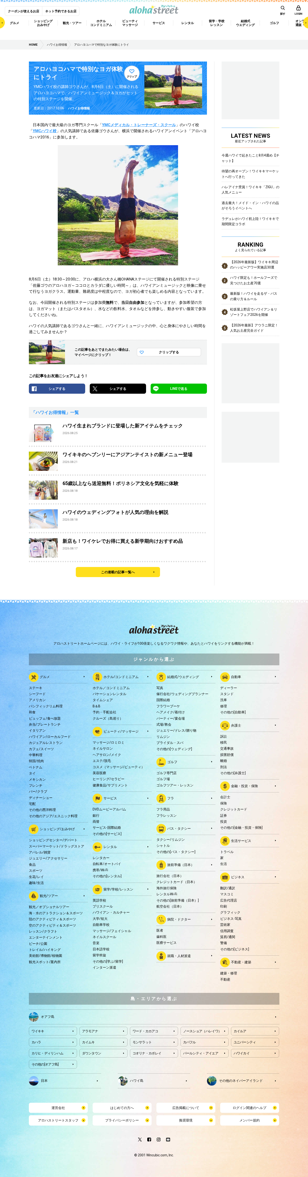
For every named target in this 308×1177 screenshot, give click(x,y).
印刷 (223, 906)
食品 (32, 864)
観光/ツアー (49, 896)
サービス (110, 798)
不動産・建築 (241, 962)
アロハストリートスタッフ (58, 1120)
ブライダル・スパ (169, 743)
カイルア (240, 1031)
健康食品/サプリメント (110, 785)
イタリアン (37, 730)
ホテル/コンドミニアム (121, 677)
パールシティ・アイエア (200, 1053)
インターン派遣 (104, 967)
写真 (159, 688)
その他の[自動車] (233, 712)
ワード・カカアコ (145, 1031)
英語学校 (99, 900)
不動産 (225, 979)
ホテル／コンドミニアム (111, 688)
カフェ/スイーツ (41, 749)
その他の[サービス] (107, 834)
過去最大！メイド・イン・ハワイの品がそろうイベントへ (250, 205)
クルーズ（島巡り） (108, 718)
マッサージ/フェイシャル (112, 931)
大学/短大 (100, 919)
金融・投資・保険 (244, 786)
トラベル (227, 852)
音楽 (96, 943)
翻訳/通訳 (227, 888)
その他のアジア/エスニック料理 (53, 816)
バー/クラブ (38, 791)
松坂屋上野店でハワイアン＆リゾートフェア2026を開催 (253, 312)
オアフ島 (47, 1016)
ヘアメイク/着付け (170, 712)
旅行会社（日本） (169, 876)
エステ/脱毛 (102, 761)
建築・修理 (228, 973)
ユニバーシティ (245, 1042)
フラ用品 (163, 809)
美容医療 (99, 773)
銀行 (96, 815)
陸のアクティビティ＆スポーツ (52, 919)
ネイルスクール (104, 937)
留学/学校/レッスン (118, 889)
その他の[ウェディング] (174, 749)
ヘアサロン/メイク (107, 755)
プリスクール (103, 906)
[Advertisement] (250, 436)
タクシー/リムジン (170, 839)
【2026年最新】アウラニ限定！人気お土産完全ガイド (254, 327)
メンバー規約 (249, 1120)
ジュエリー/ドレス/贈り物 (176, 730)
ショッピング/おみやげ (57, 829)
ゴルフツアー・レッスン (174, 785)
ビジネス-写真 (231, 919)
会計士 (225, 797)
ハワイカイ (242, 1053)
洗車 (223, 700)
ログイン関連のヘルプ (249, 1108)
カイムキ (88, 1042)
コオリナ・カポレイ (147, 1053)
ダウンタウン (91, 1053)
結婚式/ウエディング (183, 677)
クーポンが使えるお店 (23, 11)
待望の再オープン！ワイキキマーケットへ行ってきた (250, 173)
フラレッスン (166, 815)
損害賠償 (227, 755)
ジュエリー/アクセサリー (48, 858)
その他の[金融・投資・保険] (241, 827)
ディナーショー (40, 798)
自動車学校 (101, 925)
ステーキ (35, 688)
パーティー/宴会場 (170, 718)
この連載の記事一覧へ (118, 572)
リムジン (163, 737)
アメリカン (37, 700)
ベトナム (35, 767)
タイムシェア (103, 700)
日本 (44, 1080)
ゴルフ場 (163, 779)
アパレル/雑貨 (40, 852)
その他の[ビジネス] (234, 949)
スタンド (227, 694)
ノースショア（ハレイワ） (202, 1031)
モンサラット (142, 1042)
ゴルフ (172, 762)
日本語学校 (101, 949)
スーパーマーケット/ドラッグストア (56, 846)
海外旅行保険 (166, 888)
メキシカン (37, 779)
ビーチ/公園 (38, 944)
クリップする (169, 352)
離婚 (223, 761)
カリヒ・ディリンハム (48, 1053)
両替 (96, 821)
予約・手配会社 (104, 712)
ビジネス (237, 877)
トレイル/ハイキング (45, 950)
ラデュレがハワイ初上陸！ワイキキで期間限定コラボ (250, 221)
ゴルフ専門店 (166, 773)
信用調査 (227, 931)
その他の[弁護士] (233, 773)
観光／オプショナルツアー (49, 907)
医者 (159, 930)
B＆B (96, 706)
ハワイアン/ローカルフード (50, 737)
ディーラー (228, 688)
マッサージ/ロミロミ (108, 742)
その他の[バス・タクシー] (175, 852)
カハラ (36, 1042)
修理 (223, 706)
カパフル (189, 1042)
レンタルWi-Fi (166, 894)
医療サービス (166, 943)
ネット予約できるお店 (61, 11)
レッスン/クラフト (43, 931)
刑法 (223, 767)
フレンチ (35, 785)
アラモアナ (90, 1031)
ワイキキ (38, 1031)
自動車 (236, 677)
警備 (223, 943)
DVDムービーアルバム (109, 809)
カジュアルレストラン (46, 743)
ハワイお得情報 (79, 108)
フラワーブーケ (168, 706)
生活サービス (241, 840)
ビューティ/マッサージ (121, 731)
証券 (223, 815)
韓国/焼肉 (36, 761)
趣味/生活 (36, 883)
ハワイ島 (136, 1080)
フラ (170, 798)
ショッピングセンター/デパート (53, 840)
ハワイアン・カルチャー (111, 912)
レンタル (110, 847)
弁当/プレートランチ (45, 724)
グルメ (45, 677)
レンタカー (101, 858)
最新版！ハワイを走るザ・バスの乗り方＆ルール (253, 296)
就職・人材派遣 (179, 956)
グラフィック (230, 912)
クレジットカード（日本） (176, 882)
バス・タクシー (179, 828)
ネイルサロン (103, 748)
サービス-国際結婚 (107, 827)
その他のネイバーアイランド (241, 1080)
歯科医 (161, 937)
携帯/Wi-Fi (100, 870)
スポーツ (35, 870)
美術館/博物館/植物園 (45, 956)
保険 (223, 803)
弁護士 (236, 725)
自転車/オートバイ (107, 864)
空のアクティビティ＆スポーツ (52, 925)
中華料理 (35, 755)
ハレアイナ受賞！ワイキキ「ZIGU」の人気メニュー (250, 189)
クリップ (132, 76)
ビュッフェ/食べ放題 (45, 718)
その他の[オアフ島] (45, 1064)
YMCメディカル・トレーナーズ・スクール (139, 125)
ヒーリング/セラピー (108, 779)
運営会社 (58, 1108)
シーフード (37, 694)
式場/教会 (163, 724)
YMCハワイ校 (45, 131)
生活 (223, 864)
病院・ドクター (179, 919)
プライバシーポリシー (122, 1120)
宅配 (32, 804)
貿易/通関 (227, 937)
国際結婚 (163, 700)
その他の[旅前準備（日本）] (177, 900)
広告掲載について (185, 1108)
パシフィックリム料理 (46, 706)
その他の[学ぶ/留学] (108, 961)
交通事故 (227, 748)
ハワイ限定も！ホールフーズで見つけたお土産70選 (253, 280)
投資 (223, 821)
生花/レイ (36, 877)
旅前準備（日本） (180, 865)
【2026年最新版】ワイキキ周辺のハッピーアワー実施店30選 (254, 264)
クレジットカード (233, 809)
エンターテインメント (46, 937)
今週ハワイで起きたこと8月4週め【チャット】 (250, 157)
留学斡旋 (99, 955)
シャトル (163, 845)
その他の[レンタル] (107, 876)
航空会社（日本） (169, 906)
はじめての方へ (122, 1108)
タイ (32, 773)
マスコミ (227, 894)
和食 (32, 712)
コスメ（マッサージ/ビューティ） (119, 767)
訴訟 (223, 736)
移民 (223, 742)
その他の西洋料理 (42, 810)
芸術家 (225, 925)
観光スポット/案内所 (45, 962)
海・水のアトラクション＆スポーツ (56, 913)
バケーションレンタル (109, 694)
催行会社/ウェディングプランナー (182, 694)
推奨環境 (185, 1120)
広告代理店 (228, 900)
